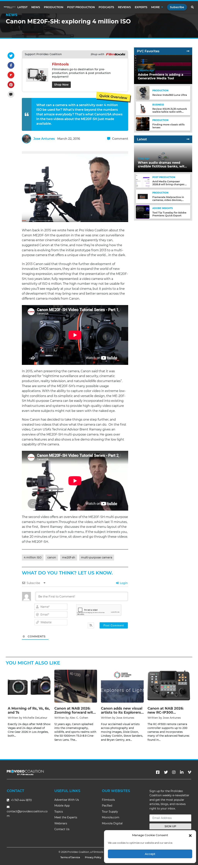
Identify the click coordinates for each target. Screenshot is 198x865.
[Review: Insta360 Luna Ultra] (142, 92)
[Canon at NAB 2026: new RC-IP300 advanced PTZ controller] (169, 686)
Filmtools (108, 800)
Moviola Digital (112, 823)
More (155, 7)
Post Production (81, 7)
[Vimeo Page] (189, 772)
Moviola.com (110, 817)
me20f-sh (68, 557)
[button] (190, 835)
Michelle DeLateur (35, 717)
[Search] (192, 7)
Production (53, 7)
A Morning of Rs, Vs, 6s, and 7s (29, 710)
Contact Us (61, 829)
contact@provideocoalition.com (27, 814)
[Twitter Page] (166, 772)
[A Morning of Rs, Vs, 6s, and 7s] (29, 686)
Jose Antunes (44, 139)
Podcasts (106, 7)
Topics (58, 811)
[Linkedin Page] (181, 772)
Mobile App (62, 805)
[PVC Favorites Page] (188, 51)
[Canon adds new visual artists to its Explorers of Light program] (122, 686)
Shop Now (61, 84)
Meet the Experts (65, 817)
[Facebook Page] (158, 772)
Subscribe (177, 7)
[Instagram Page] (174, 772)
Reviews (124, 7)
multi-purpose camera (96, 557)
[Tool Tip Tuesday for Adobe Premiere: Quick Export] (142, 212)
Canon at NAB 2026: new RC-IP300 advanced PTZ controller (166, 714)
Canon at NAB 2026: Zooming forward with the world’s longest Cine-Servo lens (74, 714)
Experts (141, 7)
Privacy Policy (93, 857)
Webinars (60, 823)
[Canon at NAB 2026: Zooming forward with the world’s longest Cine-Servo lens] (75, 686)
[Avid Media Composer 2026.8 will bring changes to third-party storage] (142, 180)
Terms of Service (70, 857)
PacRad (107, 805)
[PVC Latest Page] (188, 139)
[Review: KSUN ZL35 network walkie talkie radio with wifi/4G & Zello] (142, 108)
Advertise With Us (66, 800)
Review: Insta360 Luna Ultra (169, 94)
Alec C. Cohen (79, 717)
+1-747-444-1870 (21, 800)
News (35, 7)
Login (123, 583)
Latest (22, 7)
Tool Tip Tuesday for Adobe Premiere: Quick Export (169, 214)
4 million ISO (33, 557)
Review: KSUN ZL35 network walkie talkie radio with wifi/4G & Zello (169, 111)
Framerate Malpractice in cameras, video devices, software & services (168, 200)
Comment (119, 139)
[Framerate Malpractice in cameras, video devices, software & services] (142, 196)
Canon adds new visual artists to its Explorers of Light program (121, 712)
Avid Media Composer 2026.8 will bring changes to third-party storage (169, 184)
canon (51, 557)
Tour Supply (110, 811)
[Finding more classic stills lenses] (142, 124)
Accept (150, 854)
